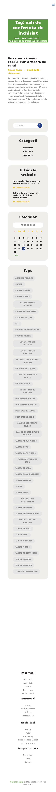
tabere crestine (23, 507)
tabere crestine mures (27, 513)
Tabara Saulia (15, 69)
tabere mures (22, 547)
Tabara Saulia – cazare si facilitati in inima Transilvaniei (26, 195)
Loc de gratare (28, 743)
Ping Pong (28, 736)
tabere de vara (23, 528)
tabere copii (21, 492)
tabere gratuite (23, 541)
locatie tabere (23, 336)
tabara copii (21, 447)
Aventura (28, 147)
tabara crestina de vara (27, 460)
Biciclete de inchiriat (28, 739)
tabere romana (23, 559)
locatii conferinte (25, 368)
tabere (18, 486)
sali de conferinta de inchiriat (27, 433)
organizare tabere (25, 398)
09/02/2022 (33, 69)
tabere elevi (21, 535)
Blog (28, 758)
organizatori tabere (26, 405)
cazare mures (22, 296)
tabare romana (23, 480)
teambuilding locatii (26, 571)
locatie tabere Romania (27, 352)
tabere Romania (23, 565)
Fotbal (28, 729)
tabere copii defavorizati (27, 499)
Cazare (18, 284)
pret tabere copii (24, 417)
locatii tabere (22, 383)
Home (16, 38)
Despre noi (28, 755)
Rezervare (28, 690)
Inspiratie (28, 155)
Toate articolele (31, 38)
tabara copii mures (25, 453)
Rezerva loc (28, 715)
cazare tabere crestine (27, 303)
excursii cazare (23, 317)
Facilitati (28, 679)
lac (17, 323)
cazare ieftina (22, 290)
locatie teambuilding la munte (27, 361)
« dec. (16, 255)
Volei (28, 733)
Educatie (28, 151)
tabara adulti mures (26, 441)
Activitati (28, 683)
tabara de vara (23, 468)
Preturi (28, 705)
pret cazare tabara (25, 411)
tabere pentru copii (26, 553)
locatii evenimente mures (27, 376)
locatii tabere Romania (27, 391)
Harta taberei (28, 693)
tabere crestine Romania (27, 521)
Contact (28, 762)
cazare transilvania (25, 311)
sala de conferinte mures (27, 424)
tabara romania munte (27, 474)
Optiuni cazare (28, 708)
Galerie (28, 712)
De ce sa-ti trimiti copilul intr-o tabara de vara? (27, 61)
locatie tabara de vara (27, 330)
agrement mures (24, 278)
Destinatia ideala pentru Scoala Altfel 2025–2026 (26, 182)
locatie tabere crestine (27, 343)
